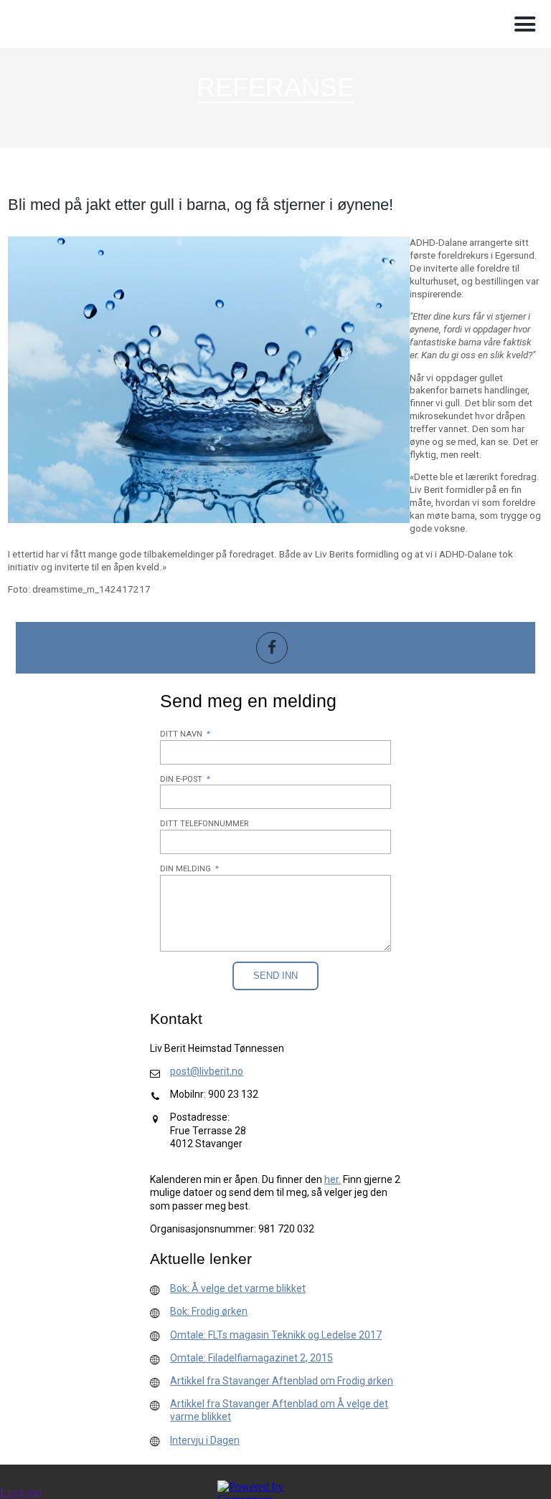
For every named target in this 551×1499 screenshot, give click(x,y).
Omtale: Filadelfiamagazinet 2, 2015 (251, 1358)
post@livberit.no (206, 1071)
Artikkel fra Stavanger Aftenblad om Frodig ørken (281, 1381)
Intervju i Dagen (205, 1440)
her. (332, 1179)
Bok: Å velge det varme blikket (238, 1288)
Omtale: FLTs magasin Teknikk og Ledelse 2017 (276, 1335)
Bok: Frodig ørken (209, 1311)
